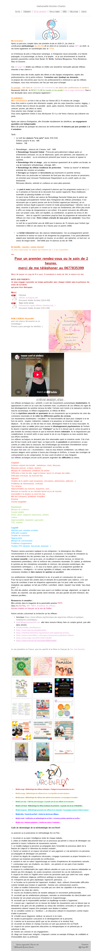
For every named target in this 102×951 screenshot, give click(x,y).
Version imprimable (23, 944)
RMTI (33, 606)
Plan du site (35, 944)
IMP (28, 606)
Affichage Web (83, 947)
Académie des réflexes (46, 606)
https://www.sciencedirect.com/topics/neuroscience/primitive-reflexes (45, 635)
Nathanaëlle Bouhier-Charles (51, 6)
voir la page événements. (75, 90)
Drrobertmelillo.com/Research (28, 627)
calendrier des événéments (44, 87)
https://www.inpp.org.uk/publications (31, 630)
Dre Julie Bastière (77, 649)
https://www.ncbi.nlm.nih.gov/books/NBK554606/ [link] (36, 640)
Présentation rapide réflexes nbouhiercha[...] (37, 305)
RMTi (77, 46)
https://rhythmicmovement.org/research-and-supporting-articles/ (42, 633)
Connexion (85, 944)
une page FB (19, 67)
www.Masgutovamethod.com (28, 622)
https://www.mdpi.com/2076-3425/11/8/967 (34, 638)
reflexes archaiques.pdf (28, 297)
